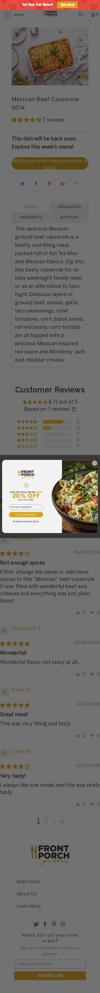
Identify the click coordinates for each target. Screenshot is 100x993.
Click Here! (67, 5)
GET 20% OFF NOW (26, 514)
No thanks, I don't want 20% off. (26, 521)
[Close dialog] (94, 463)
